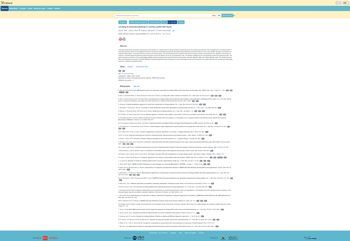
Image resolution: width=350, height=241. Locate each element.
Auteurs (57, 8)
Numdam (122, 92)
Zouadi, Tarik (122, 30)
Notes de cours (40, 8)
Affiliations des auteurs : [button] (125, 80)
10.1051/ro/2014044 (128, 73)
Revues (5, 8)
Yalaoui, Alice (133, 30)
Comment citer (142, 66)
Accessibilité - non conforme (158, 233)
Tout (213, 15)
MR (120, 71)
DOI (127, 92)
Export (130, 66)
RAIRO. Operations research (138, 22)
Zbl (123, 71)
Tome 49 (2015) (155, 22)
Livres (29, 8)
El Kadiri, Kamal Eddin (163, 30)
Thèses (50, 8)
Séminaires (13, 8)
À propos (173, 233)
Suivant (181, 22)
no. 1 (164, 22)
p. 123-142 (172, 22)
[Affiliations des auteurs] (173, 30)
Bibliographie (125, 86)
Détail (122, 66)
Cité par (136, 86)
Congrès (22, 8)
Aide (180, 233)
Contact (201, 233)
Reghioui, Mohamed (147, 30)
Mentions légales (190, 233)
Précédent (123, 22)
